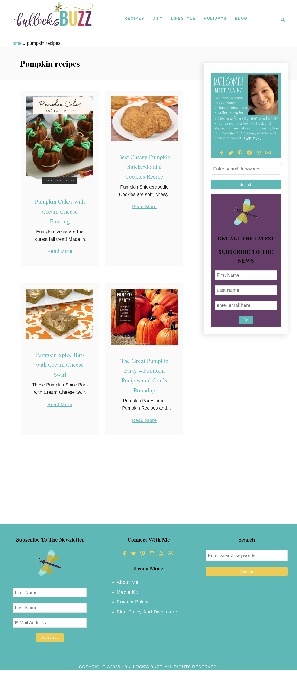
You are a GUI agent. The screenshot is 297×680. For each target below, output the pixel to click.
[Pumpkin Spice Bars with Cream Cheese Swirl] (60, 314)
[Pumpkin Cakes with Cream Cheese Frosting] (60, 141)
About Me (128, 582)
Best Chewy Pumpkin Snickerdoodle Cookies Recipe (144, 166)
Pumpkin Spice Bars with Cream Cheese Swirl (60, 364)
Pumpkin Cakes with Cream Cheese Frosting (60, 211)
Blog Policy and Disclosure (147, 611)
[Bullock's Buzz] (53, 19)
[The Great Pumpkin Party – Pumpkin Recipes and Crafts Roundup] (144, 317)
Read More (59, 251)
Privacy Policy (132, 601)
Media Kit (127, 592)
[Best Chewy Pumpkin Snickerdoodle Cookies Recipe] (144, 118)
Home (15, 43)
